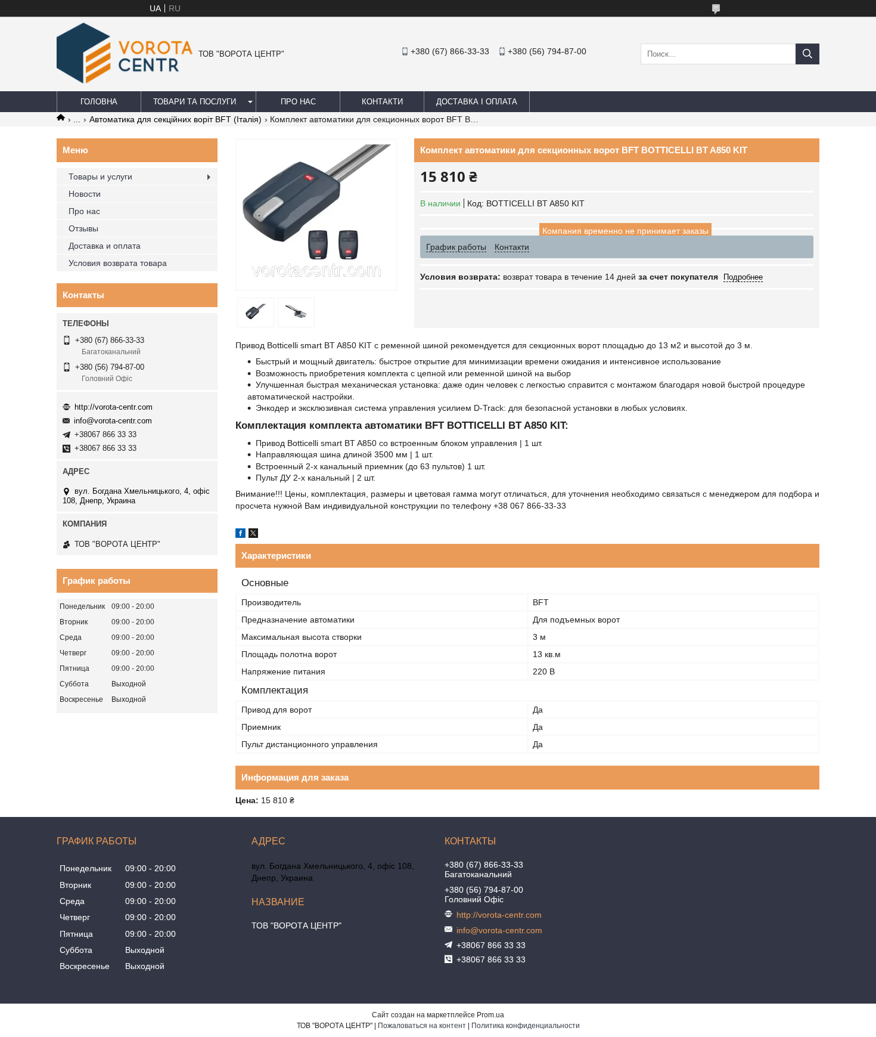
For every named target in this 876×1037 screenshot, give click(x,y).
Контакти (382, 101)
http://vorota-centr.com (113, 407)
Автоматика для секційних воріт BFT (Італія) (175, 119)
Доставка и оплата (105, 245)
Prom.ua (490, 1015)
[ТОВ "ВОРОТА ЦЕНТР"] (124, 80)
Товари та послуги (194, 101)
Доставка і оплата (476, 101)
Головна (98, 101)
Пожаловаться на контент (422, 1025)
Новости (85, 194)
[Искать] (807, 54)
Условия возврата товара (118, 263)
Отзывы (83, 228)
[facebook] (240, 535)
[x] (253, 535)
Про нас (298, 101)
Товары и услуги (100, 176)
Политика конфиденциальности (525, 1025)
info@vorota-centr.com (113, 420)
